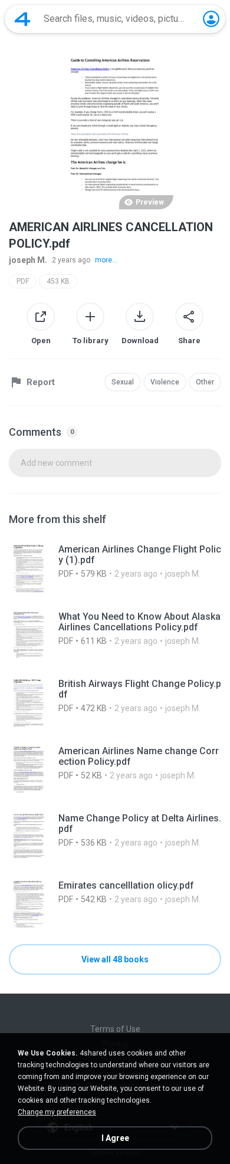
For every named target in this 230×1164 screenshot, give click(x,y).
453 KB (58, 281)
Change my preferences (57, 1112)
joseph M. (28, 260)
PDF (23, 281)
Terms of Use (115, 1029)
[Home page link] (22, 18)
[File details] (115, 568)
